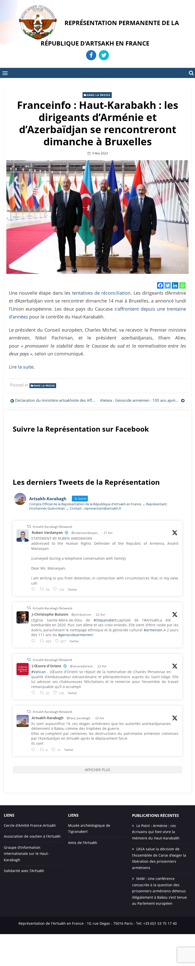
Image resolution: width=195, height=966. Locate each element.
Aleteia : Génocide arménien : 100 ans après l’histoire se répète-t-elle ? (142, 400)
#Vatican (38, 671)
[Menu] (5, 73)
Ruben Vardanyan (47, 532)
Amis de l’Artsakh (82, 842)
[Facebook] (160, 285)
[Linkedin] (175, 285)
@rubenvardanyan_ (85, 533)
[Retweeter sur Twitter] (29, 526)
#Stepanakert (105, 620)
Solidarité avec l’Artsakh (24, 870)
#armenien (153, 630)
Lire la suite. (22, 367)
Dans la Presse (98, 95)
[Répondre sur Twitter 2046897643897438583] (34, 640)
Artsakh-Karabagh (47, 717)
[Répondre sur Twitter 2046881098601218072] (34, 749)
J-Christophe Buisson (50, 614)
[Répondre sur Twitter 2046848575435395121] (34, 692)
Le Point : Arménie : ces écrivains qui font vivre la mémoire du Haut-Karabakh (156, 831)
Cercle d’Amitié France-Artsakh (30, 825)
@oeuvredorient (81, 666)
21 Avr (108, 533)
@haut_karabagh (78, 718)
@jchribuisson (81, 614)
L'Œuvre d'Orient (46, 665)
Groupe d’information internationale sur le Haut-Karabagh (26, 853)
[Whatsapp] (182, 285)
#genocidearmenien (75, 634)
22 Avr (100, 614)
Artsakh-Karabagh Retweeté (52, 526)
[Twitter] (168, 285)
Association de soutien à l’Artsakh (32, 836)
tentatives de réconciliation (101, 293)
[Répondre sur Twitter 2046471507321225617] (34, 589)
